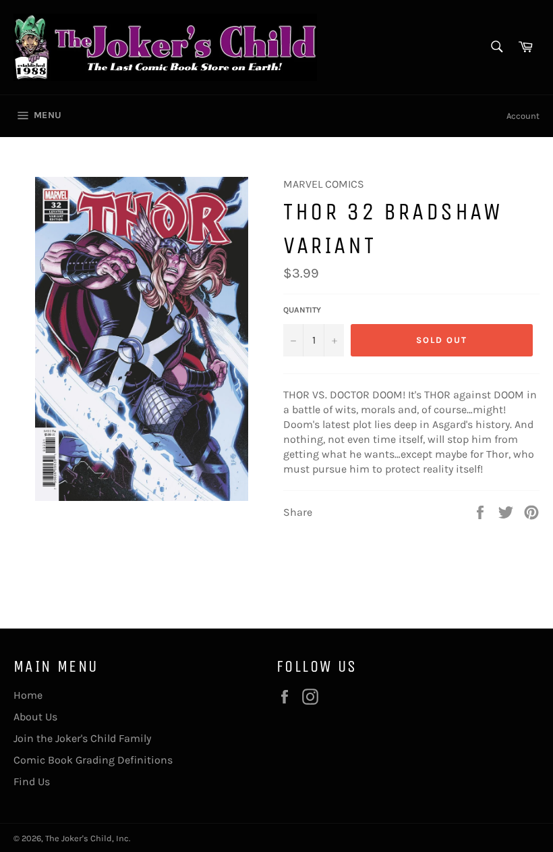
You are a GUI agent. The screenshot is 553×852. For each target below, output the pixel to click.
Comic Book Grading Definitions (93, 759)
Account (523, 116)
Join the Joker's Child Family (82, 738)
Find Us (31, 781)
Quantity (302, 310)
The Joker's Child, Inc (87, 838)
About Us (35, 716)
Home (27, 695)
